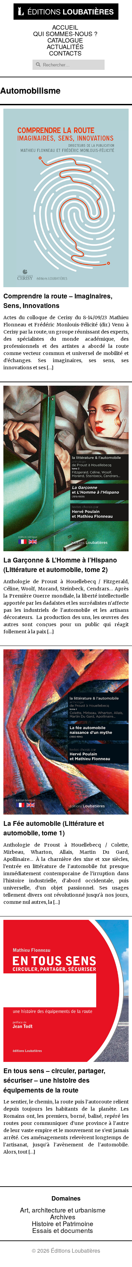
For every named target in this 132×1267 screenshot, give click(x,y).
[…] (50, 368)
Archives (62, 1216)
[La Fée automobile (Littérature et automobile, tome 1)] (66, 812)
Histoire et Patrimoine (62, 1223)
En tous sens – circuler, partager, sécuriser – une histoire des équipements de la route (54, 1080)
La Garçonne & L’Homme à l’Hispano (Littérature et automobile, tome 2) (60, 564)
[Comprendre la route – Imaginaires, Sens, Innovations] (66, 285)
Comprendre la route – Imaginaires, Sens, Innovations (57, 300)
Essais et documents (62, 1230)
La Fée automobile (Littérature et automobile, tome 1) (53, 828)
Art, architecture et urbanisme (63, 1209)
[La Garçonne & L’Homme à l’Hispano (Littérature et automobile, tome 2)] (66, 549)
